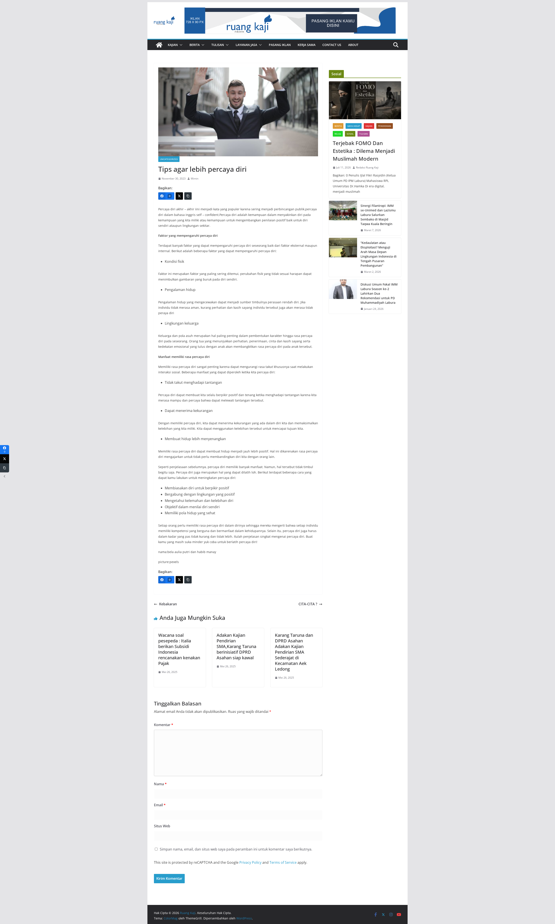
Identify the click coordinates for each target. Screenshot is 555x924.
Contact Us (331, 45)
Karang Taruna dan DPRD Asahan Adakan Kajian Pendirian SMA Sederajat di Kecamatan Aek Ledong (294, 652)
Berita (194, 45)
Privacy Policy (250, 862)
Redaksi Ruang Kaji (367, 167)
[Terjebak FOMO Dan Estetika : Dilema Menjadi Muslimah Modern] (365, 100)
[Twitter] (179, 196)
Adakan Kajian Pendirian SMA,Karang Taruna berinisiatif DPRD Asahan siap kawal (236, 646)
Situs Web (162, 826)
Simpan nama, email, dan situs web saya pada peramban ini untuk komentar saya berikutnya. (236, 849)
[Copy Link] (188, 196)
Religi (338, 133)
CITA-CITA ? (308, 604)
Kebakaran (168, 604)
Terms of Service (283, 862)
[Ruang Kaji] (159, 45)
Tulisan (217, 45)
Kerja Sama (306, 45)
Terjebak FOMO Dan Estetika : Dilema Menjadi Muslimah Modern (364, 150)
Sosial (350, 133)
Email (160, 805)
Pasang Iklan (280, 45)
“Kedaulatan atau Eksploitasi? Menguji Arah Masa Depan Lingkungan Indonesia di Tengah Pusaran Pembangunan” (379, 254)
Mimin (194, 178)
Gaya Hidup (353, 125)
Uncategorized (169, 159)
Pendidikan (384, 125)
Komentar (163, 724)
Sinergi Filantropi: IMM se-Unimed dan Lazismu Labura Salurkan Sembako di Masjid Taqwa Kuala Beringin (378, 215)
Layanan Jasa (246, 45)
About (353, 45)
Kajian (173, 45)
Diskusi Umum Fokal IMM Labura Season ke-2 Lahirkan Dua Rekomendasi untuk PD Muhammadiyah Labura (379, 293)
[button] (180, 45)
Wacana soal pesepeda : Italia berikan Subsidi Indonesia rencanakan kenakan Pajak (179, 649)
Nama (160, 784)
